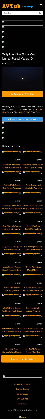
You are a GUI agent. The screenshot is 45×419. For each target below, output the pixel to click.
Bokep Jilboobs (22, 389)
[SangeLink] (18, 6)
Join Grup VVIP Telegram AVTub (25, 119)
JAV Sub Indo (22, 398)
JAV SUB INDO (24, 112)
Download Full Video (23, 94)
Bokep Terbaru (22, 394)
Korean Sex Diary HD (22, 384)
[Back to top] (41, 414)
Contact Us (22, 403)
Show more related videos (22, 358)
